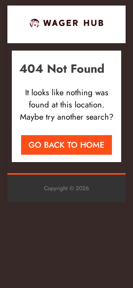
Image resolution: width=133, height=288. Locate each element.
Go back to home (66, 145)
